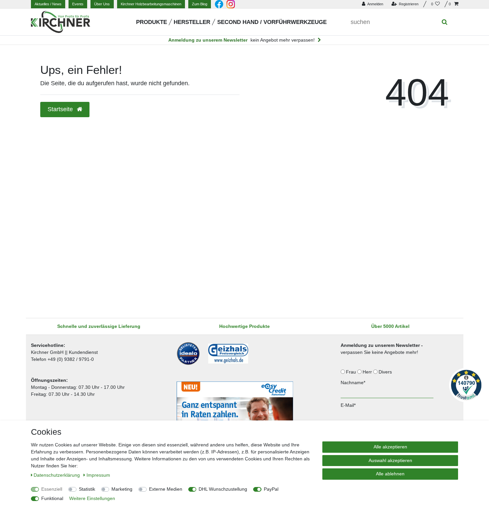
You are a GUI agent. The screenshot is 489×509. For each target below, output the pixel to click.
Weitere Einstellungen (92, 498)
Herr (368, 372)
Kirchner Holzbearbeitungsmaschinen (151, 4)
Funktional (52, 498)
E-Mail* (348, 405)
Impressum (98, 475)
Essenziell (51, 489)
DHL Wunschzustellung (223, 489)
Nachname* (353, 382)
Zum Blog (199, 4)
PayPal (271, 489)
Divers (386, 372)
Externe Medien (165, 489)
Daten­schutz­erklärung (57, 475)
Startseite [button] (61, 109)
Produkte (151, 22)
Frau (351, 372)
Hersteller (192, 22)
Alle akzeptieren (390, 446)
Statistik (87, 489)
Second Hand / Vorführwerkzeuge (272, 22)
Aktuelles (48, 4)
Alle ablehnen (390, 473)
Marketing (121, 489)
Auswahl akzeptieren (390, 460)
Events (77, 4)
